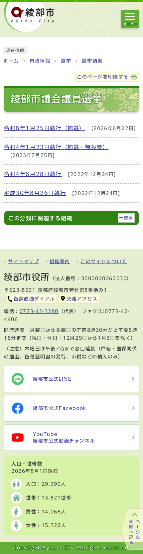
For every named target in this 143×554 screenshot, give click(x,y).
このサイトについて (103, 261)
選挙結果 (92, 61)
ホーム (11, 61)
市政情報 (40, 61)
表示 (128, 218)
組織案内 (60, 261)
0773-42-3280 (39, 311)
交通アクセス (82, 298)
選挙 (66, 61)
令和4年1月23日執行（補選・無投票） (56, 147)
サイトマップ (23, 261)
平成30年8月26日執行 (35, 193)
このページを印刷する (103, 77)
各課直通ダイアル (34, 298)
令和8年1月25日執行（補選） (44, 128)
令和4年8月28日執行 (33, 174)
